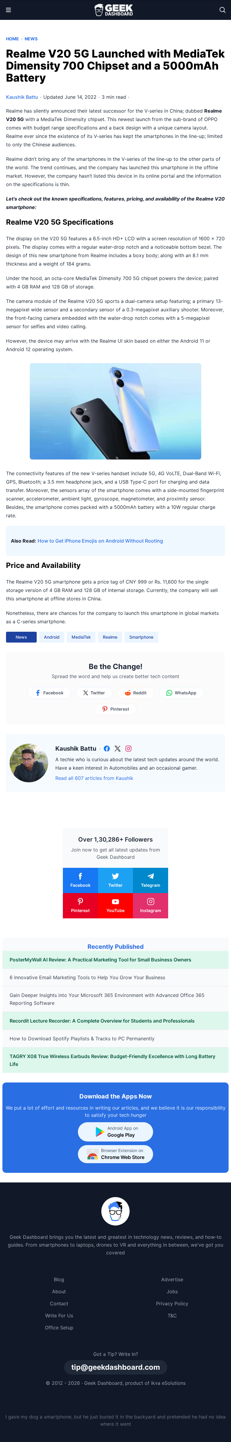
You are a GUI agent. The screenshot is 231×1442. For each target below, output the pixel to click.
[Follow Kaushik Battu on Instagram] (128, 749)
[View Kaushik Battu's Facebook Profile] (107, 749)
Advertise (172, 1279)
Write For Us (59, 1316)
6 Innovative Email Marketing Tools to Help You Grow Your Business (87, 977)
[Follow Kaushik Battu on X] (118, 749)
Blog (59, 1279)
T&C (172, 1316)
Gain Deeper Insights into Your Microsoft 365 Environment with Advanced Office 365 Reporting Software (107, 999)
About (59, 1291)
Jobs (172, 1291)
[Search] (223, 10)
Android (52, 637)
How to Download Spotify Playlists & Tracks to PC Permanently (82, 1039)
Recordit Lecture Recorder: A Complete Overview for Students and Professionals (102, 1021)
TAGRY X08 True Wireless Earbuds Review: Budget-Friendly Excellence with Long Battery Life (112, 1060)
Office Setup (59, 1328)
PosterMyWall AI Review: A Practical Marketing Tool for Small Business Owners (100, 960)
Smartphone (141, 637)
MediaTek (81, 637)
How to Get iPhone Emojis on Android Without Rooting (100, 541)
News (31, 38)
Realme (110, 637)
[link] (107, 749)
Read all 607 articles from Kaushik (94, 778)
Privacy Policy (172, 1303)
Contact (59, 1303)
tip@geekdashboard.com (115, 1367)
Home (12, 38)
